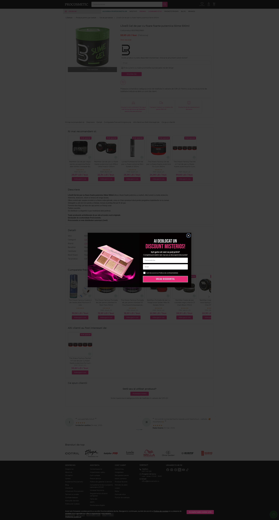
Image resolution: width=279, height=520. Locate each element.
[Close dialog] (188, 235)
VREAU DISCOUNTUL (165, 279)
